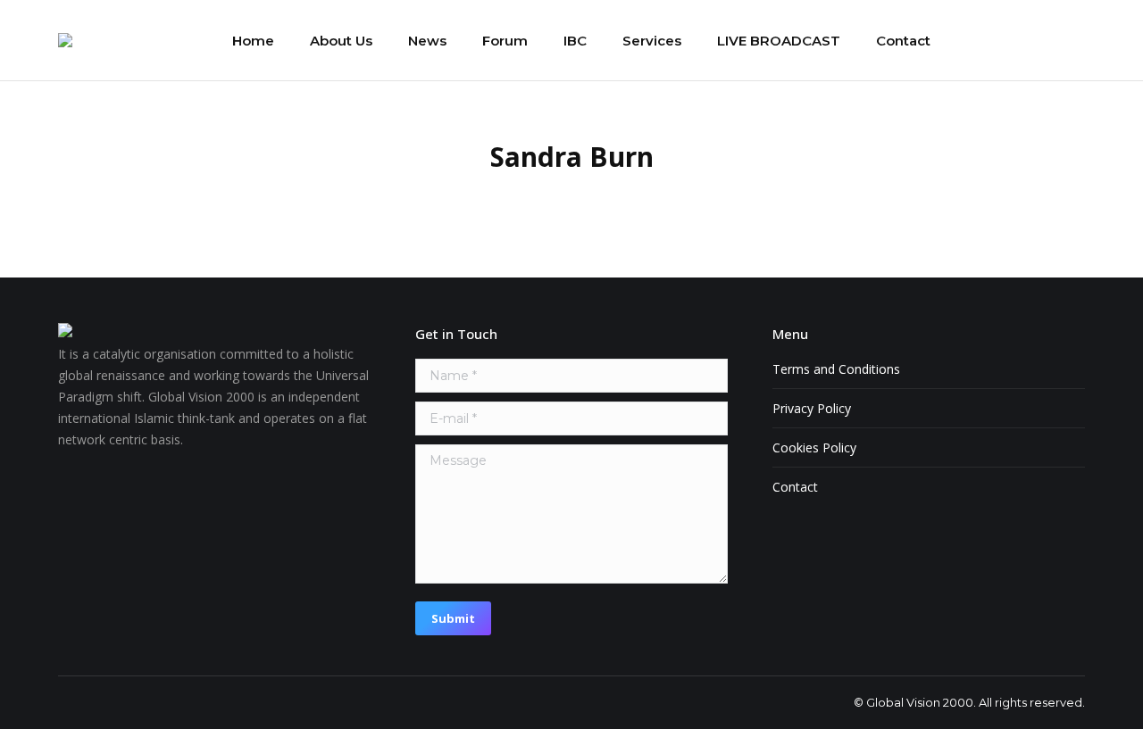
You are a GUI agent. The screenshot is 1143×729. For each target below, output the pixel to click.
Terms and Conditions (836, 368)
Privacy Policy (811, 408)
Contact (795, 486)
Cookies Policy (814, 447)
